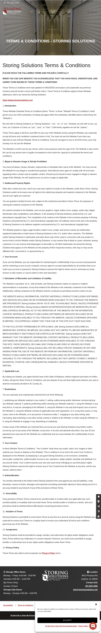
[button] (96, 604)
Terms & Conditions (25, 605)
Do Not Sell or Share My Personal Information (61, 626)
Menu (93, 12)
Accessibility (8, 605)
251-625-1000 (13, 3)
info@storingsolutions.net (85, 590)
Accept (67, 620)
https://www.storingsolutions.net (18, 100)
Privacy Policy (83, 626)
